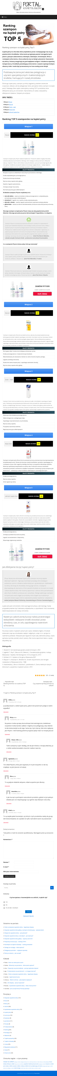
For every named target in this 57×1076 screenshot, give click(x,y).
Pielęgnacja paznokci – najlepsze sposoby (15, 950)
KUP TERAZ (42, 294)
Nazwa (6, 862)
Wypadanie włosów (9, 1047)
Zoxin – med (12, 107)
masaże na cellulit (50, 1064)
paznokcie (7, 1021)
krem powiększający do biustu (35, 1066)
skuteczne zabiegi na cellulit (8, 1068)
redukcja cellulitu (24, 1066)
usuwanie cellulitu (16, 1066)
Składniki (6, 1035)
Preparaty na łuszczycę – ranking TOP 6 (15, 941)
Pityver (10, 102)
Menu (5, 17)
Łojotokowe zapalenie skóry (12, 1009)
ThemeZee (37, 1073)
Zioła (5, 1050)
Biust (5, 1000)
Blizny (6, 1003)
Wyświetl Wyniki (28, 916)
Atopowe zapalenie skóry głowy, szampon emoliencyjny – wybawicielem (24, 930)
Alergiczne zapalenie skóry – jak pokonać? (16, 933)
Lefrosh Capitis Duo (14, 112)
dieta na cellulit (28, 1068)
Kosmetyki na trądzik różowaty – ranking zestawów (18, 944)
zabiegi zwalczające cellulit (48, 1066)
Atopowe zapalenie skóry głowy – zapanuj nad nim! (18, 938)
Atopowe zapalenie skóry (11, 998)
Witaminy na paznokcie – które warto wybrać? (21, 965)
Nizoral (11, 104)
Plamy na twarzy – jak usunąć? (12, 953)
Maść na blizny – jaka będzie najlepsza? (21, 980)
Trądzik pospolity (9, 1038)
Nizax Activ (12, 109)
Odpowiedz (5, 712)
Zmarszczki (7, 1053)
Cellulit (6, 1006)
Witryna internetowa (11, 871)
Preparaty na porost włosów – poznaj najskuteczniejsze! (23, 968)
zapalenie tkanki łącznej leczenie (31, 1064)
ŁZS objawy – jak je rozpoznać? (16, 983)
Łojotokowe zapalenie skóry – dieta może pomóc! (22, 985)
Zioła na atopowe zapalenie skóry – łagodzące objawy (19, 927)
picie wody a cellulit (7, 1066)
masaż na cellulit (8, 1062)
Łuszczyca (7, 1015)
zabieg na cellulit (17, 1061)
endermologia (17, 1068)
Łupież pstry (7, 1012)
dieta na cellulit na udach (36, 1068)
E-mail (6, 867)
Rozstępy (6, 1032)
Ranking (6, 1029)
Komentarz (7, 839)
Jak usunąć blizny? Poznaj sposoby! (19, 988)
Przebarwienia (8, 1027)
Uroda (6, 1044)
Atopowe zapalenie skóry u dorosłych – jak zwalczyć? (19, 936)
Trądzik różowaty (9, 1041)
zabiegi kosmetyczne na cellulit (26, 1061)
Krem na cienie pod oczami (15, 962)
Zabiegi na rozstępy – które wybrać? (14, 947)
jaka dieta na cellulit (36, 1061)
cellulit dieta (23, 1068)
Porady (6, 1024)
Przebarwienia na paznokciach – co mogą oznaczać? (21, 971)
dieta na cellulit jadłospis (44, 1061)
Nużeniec (6, 1018)
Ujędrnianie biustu (14, 977)
